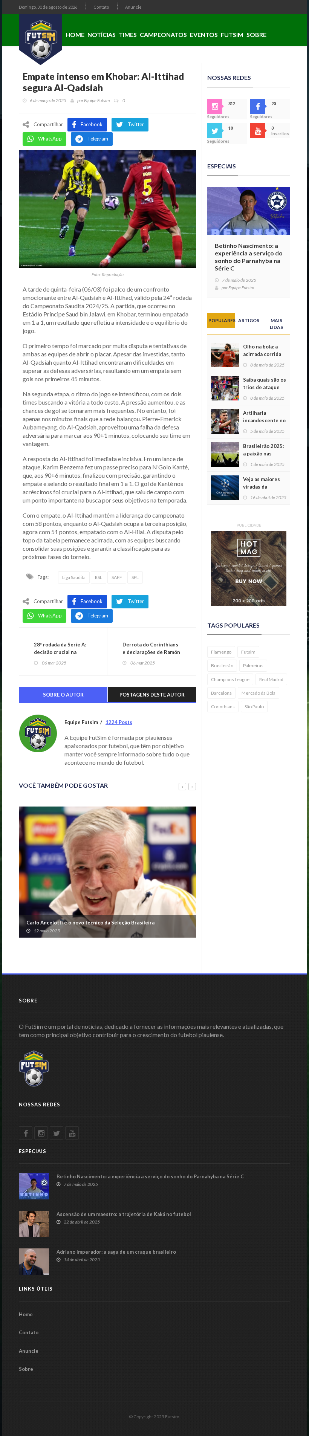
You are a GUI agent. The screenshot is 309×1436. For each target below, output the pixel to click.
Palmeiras (253, 665)
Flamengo (221, 652)
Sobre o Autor (63, 695)
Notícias (101, 34)
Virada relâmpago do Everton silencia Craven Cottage (98, 923)
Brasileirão (222, 665)
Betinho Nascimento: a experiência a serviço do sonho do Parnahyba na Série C (249, 257)
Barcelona (221, 693)
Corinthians (223, 706)
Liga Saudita (74, 577)
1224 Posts (119, 722)
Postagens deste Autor (152, 695)
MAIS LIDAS (276, 324)
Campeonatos (163, 34)
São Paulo (254, 706)
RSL (98, 577)
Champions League (230, 679)
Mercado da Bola (258, 693)
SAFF (117, 577)
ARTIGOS (248, 320)
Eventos (204, 34)
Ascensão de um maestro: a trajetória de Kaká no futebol (124, 1214)
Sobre (256, 34)
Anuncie (133, 7)
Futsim (232, 34)
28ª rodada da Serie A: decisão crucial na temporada (60, 652)
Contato (101, 7)
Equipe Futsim (97, 100)
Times (128, 34)
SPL (135, 577)
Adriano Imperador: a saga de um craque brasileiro (116, 1252)
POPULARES (221, 320)
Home (75, 34)
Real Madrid (271, 679)
